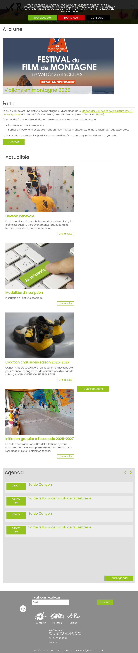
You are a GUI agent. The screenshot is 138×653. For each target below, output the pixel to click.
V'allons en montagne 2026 (37, 90)
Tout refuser (71, 18)
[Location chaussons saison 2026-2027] (44, 338)
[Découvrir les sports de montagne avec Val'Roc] (73, 615)
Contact (13, 142)
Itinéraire (53, 642)
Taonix (101, 650)
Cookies (110, 9)
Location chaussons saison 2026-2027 (37, 362)
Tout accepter (43, 18)
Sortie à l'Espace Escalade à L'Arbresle (59, 484)
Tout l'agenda (119, 578)
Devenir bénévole (19, 216)
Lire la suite (65, 234)
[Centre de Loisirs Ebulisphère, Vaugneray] (40, 615)
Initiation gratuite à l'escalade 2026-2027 (39, 439)
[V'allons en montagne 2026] (52, 62)
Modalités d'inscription (24, 292)
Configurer (97, 18)
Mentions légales (83, 650)
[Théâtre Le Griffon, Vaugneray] (57, 615)
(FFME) (100, 114)
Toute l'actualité (92, 389)
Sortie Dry (36, 500)
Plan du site (63, 650)
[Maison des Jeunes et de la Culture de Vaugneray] (23, 608)
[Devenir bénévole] (44, 192)
